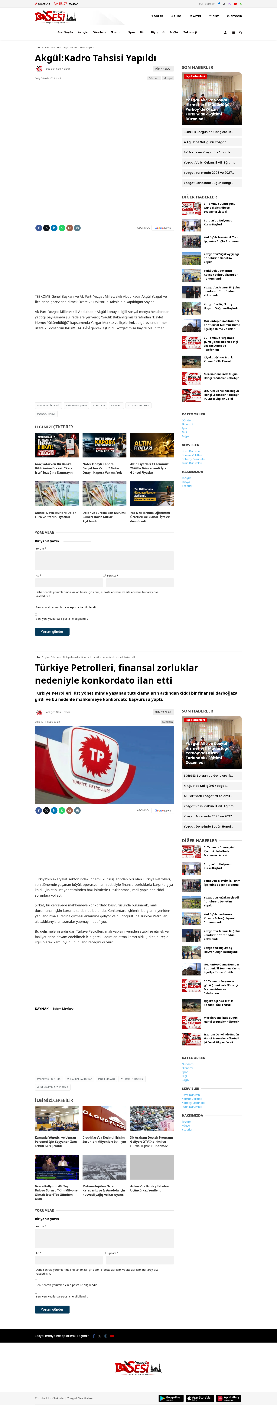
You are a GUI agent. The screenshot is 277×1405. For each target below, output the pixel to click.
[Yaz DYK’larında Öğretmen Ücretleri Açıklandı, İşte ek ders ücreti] (152, 494)
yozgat (117, 405)
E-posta (113, 575)
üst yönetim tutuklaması (54, 1087)
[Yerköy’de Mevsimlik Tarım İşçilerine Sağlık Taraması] (191, 247)
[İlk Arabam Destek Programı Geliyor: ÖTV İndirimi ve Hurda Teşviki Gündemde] (152, 1119)
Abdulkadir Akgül (49, 405)
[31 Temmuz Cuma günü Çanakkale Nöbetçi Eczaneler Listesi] (191, 214)
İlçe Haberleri (195, 76)
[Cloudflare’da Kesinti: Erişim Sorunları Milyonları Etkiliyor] (104, 1119)
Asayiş (83, 32)
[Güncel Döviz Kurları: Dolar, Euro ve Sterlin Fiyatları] (57, 494)
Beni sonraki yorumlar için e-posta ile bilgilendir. (66, 607)
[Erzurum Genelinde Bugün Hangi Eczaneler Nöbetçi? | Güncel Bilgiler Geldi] (191, 401)
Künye (186, 482)
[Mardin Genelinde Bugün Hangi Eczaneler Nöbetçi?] (191, 384)
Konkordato (107, 1079)
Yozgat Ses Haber (58, 69)
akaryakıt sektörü (50, 1079)
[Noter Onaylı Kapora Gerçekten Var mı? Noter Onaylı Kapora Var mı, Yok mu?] (104, 446)
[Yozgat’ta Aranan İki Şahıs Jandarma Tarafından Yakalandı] (191, 297)
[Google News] (163, 228)
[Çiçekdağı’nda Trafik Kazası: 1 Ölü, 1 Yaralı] (191, 367)
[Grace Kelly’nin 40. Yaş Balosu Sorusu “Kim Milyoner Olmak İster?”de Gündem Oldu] (57, 1168)
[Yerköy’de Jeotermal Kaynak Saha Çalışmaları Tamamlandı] (191, 281)
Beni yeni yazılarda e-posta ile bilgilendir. (62, 618)
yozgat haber (47, 413)
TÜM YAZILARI (163, 69)
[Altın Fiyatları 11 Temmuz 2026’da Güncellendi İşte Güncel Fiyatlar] (152, 446)
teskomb (100, 405)
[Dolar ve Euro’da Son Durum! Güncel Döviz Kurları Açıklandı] (104, 494)
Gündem (99, 32)
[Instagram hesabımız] (230, 4)
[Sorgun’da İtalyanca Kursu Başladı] (191, 230)
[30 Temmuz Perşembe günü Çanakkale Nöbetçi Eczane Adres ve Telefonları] (191, 348)
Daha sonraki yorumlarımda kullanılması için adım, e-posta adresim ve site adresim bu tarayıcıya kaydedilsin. (97, 594)
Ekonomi (117, 32)
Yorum (41, 548)
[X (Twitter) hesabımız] (224, 4)
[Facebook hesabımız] (219, 4)
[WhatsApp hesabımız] (241, 4)
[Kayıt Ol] (226, 32)
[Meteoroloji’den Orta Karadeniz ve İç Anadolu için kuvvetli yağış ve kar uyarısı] (104, 1168)
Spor (131, 32)
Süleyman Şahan (77, 405)
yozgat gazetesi (139, 405)
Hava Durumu (191, 451)
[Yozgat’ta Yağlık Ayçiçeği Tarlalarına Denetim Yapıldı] (191, 264)
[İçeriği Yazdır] (77, 228)
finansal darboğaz (80, 1079)
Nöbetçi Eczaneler (193, 459)
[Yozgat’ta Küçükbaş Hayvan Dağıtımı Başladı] (191, 314)
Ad (38, 575)
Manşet (168, 78)
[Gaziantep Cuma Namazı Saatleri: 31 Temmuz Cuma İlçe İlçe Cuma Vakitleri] (191, 331)
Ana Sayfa (65, 32)
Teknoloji (190, 32)
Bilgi (143, 32)
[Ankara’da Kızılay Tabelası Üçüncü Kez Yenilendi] (152, 1168)
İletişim (186, 478)
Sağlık (173, 32)
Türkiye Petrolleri (133, 1079)
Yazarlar (187, 486)
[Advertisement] (16, 100)
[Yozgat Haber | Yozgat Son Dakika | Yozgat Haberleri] (56, 23)
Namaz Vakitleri (192, 455)
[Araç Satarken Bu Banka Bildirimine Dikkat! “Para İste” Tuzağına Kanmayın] (57, 446)
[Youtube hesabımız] (235, 4)
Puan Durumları (192, 463)
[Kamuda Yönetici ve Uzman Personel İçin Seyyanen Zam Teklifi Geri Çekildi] (57, 1119)
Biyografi (158, 32)
